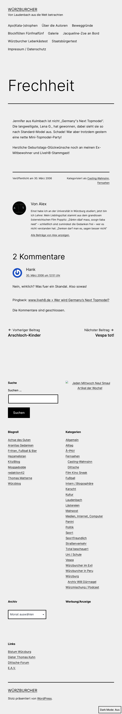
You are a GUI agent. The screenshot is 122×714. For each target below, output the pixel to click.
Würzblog (14, 483)
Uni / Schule (73, 554)
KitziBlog (14, 461)
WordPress (44, 698)
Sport (69, 532)
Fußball (70, 478)
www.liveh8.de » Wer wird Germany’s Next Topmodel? (68, 300)
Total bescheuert (77, 549)
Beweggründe (82, 25)
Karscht (71, 489)
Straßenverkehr (76, 543)
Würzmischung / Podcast (82, 587)
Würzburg (72, 576)
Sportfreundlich (76, 538)
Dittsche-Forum (18, 662)
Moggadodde (17, 467)
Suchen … (15, 390)
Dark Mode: (107, 709)
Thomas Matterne (20, 478)
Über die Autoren (55, 25)
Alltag (69, 445)
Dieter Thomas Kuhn (21, 657)
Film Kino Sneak (76, 472)
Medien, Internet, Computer (84, 516)
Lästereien (73, 505)
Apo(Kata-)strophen (23, 25)
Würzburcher (22, 9)
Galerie (53, 33)
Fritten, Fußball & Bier (22, 450)
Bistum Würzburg (19, 651)
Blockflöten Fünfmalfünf (26, 33)
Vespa (70, 560)
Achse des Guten (19, 440)
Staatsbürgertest (64, 41)
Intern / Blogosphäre (79, 483)
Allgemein (72, 440)
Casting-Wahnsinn (98, 178)
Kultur (69, 494)
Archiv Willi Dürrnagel (82, 581)
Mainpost (72, 510)
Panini (70, 521)
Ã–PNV (70, 450)
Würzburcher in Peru (79, 570)
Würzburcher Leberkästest (28, 41)
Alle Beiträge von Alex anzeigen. (50, 235)
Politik (70, 527)
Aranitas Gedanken (21, 445)
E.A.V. (12, 668)
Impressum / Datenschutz (27, 49)
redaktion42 (16, 472)
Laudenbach (74, 500)
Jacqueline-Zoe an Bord (81, 33)
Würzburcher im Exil (79, 565)
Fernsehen (103, 182)
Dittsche (73, 467)
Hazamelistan (17, 456)
